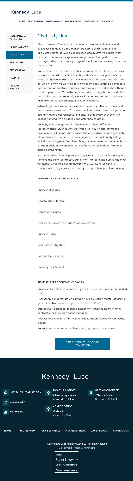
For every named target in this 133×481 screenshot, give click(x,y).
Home (22, 21)
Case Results (91, 21)
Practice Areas (73, 21)
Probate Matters (14, 87)
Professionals (54, 21)
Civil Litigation (18, 55)
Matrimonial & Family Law (18, 37)
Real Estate (17, 63)
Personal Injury (19, 47)
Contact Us (107, 21)
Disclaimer (64, 448)
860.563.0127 (17, 402)
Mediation (15, 78)
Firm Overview (35, 21)
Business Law (17, 70)
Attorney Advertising (84, 448)
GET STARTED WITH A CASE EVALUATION (82, 344)
